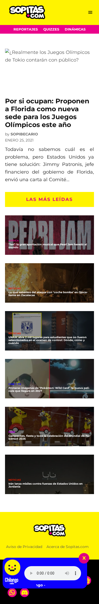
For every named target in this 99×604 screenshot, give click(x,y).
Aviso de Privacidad (24, 546)
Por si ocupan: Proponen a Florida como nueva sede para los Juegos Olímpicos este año (47, 113)
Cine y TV (14, 384)
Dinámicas (75, 29)
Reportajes (25, 29)
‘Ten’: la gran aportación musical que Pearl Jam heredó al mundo (47, 246)
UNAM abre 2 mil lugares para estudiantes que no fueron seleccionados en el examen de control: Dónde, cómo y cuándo (47, 340)
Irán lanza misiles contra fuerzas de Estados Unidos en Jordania (45, 485)
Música (13, 241)
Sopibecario (24, 134)
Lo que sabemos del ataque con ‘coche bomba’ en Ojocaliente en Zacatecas (48, 294)
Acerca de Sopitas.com (67, 546)
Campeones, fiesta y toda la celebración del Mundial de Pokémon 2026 (49, 437)
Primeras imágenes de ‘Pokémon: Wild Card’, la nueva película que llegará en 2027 (49, 389)
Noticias (14, 288)
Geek (11, 432)
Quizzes (51, 29)
